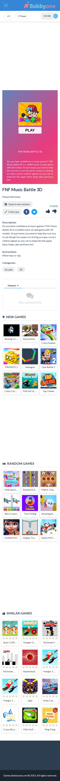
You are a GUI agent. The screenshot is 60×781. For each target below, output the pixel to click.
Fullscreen (13, 211)
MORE (47, 15)
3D (21, 269)
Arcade (8, 269)
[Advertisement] (30, 56)
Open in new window (19, 204)
